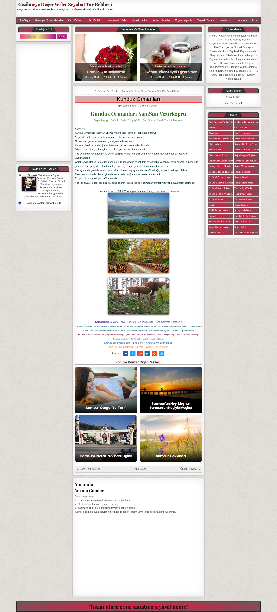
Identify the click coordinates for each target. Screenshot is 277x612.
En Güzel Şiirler (216, 199)
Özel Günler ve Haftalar (245, 216)
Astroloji (213, 127)
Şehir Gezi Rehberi (242, 221)
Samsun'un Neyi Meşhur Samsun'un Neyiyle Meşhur (170, 405)
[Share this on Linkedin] (147, 353)
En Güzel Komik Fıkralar (220, 188)
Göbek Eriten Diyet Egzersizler (171, 72)
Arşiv (254, 20)
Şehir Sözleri (240, 227)
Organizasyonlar (184, 20)
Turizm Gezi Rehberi (243, 199)
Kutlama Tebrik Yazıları (219, 221)
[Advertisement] (188, 8)
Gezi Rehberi (75, 20)
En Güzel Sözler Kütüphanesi (222, 194)
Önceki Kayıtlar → (190, 468)
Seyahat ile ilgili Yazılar (245, 160)
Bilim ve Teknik (95, 20)
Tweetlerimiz (225, 20)
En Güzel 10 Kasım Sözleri (50, 178)
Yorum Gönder (149, 105)
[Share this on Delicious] (161, 353)
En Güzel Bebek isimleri (219, 177)
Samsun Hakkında (171, 456)
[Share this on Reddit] (154, 353)
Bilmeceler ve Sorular (218, 155)
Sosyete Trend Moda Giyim (44, 175)
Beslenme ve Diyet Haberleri (106, 66)
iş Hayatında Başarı (243, 210)
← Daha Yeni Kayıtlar (88, 468)
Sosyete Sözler (93, 77)
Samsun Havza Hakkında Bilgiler (106, 456)
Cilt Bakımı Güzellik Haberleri (222, 160)
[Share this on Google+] (140, 353)
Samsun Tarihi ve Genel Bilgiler (164, 91)
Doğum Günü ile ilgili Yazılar (222, 172)
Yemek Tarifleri (140, 20)
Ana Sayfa (140, 468)
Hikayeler (213, 216)
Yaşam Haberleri (162, 20)
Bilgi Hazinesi (215, 144)
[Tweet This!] (125, 353)
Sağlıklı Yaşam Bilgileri (245, 155)
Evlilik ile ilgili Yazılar (219, 210)
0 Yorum (122, 77)
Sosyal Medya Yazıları (244, 166)
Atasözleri (213, 133)
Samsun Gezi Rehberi (109, 91)
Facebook (241, 20)
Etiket (211, 205)
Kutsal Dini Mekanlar (218, 227)
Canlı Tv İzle (233, 97)
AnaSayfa (25, 20)
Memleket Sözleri (117, 20)
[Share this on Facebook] (132, 353)
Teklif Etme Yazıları (243, 194)
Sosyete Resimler (242, 172)
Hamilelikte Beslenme (106, 72)
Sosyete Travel (241, 177)
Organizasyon (240, 127)
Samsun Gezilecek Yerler (134, 91)
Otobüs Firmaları (242, 133)
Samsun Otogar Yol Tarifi (106, 407)
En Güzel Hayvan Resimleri (221, 182)
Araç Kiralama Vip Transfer (221, 122)
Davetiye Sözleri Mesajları (49, 20)
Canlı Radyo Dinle (233, 103)
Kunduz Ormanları (138, 99)
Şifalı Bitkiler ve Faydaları (246, 232)
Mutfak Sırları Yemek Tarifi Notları (250, 122)
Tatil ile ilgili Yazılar (243, 188)
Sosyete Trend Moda (243, 182)
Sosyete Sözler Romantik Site (44, 203)
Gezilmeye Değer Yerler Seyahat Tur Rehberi (65, 4)
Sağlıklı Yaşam (205, 20)
